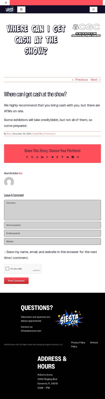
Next (94, 79)
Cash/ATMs (37, 134)
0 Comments (50, 134)
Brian (9, 134)
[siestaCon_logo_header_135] (9, 7)
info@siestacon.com (31, 331)
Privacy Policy (78, 342)
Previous (81, 79)
